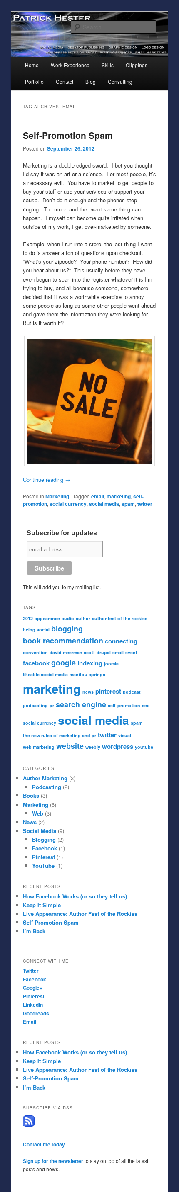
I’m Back (34, 931)
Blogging (44, 839)
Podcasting (46, 787)
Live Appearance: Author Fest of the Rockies (80, 914)
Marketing (57, 496)
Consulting (120, 81)
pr (52, 705)
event (131, 652)
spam (128, 503)
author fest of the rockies (119, 618)
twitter (144, 503)
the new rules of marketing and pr (59, 735)
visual (124, 735)
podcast (132, 692)
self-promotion (124, 705)
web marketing (39, 747)
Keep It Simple (42, 905)
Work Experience (70, 64)
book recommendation (63, 640)
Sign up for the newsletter (53, 1161)
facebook (36, 663)
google (63, 662)
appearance (47, 618)
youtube (144, 747)
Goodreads (36, 1013)
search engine (81, 704)
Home (32, 64)
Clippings (136, 64)
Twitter (31, 970)
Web (37, 813)
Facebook (44, 848)
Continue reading (46, 479)
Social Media (39, 831)
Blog (90, 81)
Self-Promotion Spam (68, 135)
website (70, 745)
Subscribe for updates (62, 533)
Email (29, 1021)
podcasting (35, 705)
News (30, 822)
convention (35, 652)
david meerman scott (72, 652)
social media (104, 503)
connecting (121, 641)
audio (68, 618)
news (88, 692)
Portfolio (34, 81)
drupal (104, 652)
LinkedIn (33, 1004)
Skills (108, 64)
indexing (89, 663)
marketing (119, 496)
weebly (92, 747)
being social (36, 629)
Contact (64, 81)
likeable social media (45, 674)
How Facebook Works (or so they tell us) (75, 896)
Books (31, 795)
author (83, 618)
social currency (68, 503)
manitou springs (87, 674)
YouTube (43, 865)
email (97, 496)
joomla (111, 663)
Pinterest (43, 857)
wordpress (117, 746)
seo (146, 705)
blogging (67, 628)
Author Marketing (45, 778)
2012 (28, 618)
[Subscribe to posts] (29, 1125)
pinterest (108, 691)
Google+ (32, 987)
